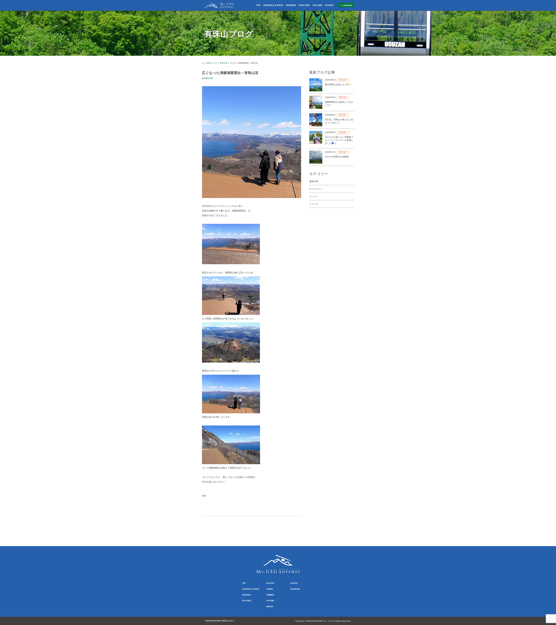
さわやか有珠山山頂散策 (337, 156)
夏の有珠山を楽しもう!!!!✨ (338, 84)
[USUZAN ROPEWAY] (219, 5)
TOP (258, 5)
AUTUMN (270, 601)
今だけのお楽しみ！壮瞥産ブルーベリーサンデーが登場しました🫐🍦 (339, 140)
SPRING (269, 589)
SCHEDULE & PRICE (273, 5)
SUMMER (270, 595)
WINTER (269, 607)
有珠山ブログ (212, 63)
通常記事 (223, 63)
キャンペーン (315, 189)
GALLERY (317, 5)
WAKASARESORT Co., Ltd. (319, 621)
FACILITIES (304, 5)
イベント (313, 196)
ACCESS (329, 5)
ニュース (313, 204)
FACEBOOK (295, 589)
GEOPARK (291, 5)
